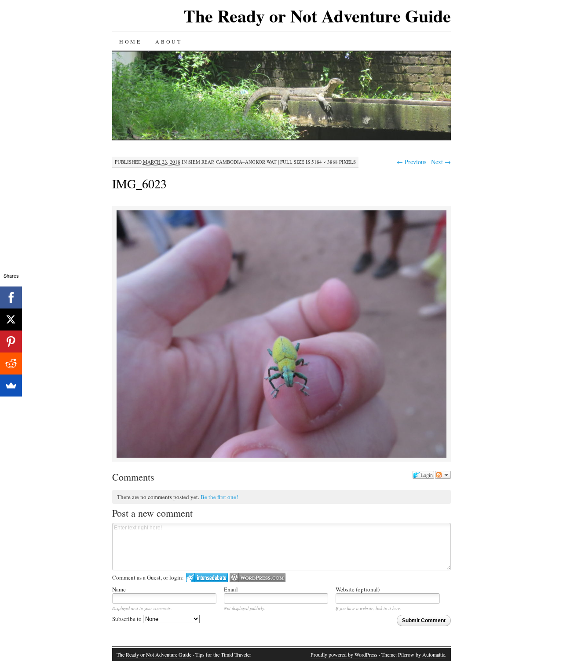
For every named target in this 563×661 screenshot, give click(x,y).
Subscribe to (127, 619)
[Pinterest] (11, 341)
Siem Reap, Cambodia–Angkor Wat (232, 161)
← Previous (411, 162)
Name (119, 589)
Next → (441, 162)
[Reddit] (11, 364)
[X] (11, 319)
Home (130, 41)
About (168, 41)
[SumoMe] (11, 386)
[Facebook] (11, 297)
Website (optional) (358, 589)
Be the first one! (219, 497)
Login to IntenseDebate (207, 577)
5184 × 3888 (324, 161)
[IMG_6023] (281, 456)
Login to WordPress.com (257, 577)
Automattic (433, 654)
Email (231, 589)
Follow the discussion (443, 475)
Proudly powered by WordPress (344, 654)
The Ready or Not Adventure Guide (317, 16)
